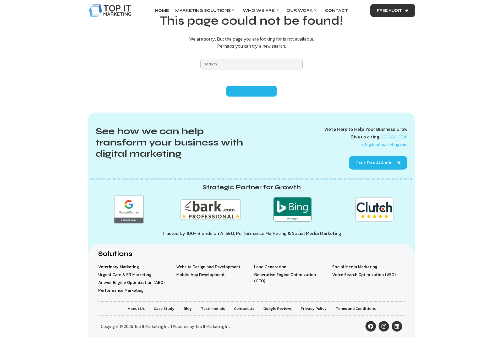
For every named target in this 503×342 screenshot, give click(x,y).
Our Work (300, 10)
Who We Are (259, 10)
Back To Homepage (251, 91)
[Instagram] (384, 326)
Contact (336, 10)
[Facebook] (370, 326)
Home (162, 10)
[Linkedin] (397, 326)
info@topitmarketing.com (384, 144)
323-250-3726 (394, 137)
